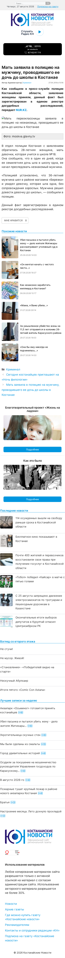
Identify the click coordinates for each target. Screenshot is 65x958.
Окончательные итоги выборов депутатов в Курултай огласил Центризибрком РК (36, 622)
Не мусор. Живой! (12, 658)
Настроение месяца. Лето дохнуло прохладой (31, 811)
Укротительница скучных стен (20, 735)
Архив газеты (14, 909)
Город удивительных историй (20, 753)
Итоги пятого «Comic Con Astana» (22, 689)
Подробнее (32, 449)
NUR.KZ (21, 110)
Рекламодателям (17, 924)
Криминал (27, 83)
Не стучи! (6, 649)
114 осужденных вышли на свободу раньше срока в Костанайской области (39, 522)
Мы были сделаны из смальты (20, 744)
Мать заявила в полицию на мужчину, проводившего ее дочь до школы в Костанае (30, 389)
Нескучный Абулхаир (14, 680)
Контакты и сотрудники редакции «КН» (32, 930)
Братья (5, 802)
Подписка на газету (47, 6)
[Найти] (48, 3)
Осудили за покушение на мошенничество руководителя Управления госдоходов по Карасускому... (28, 766)
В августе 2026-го (12, 779)
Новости (11, 903)
